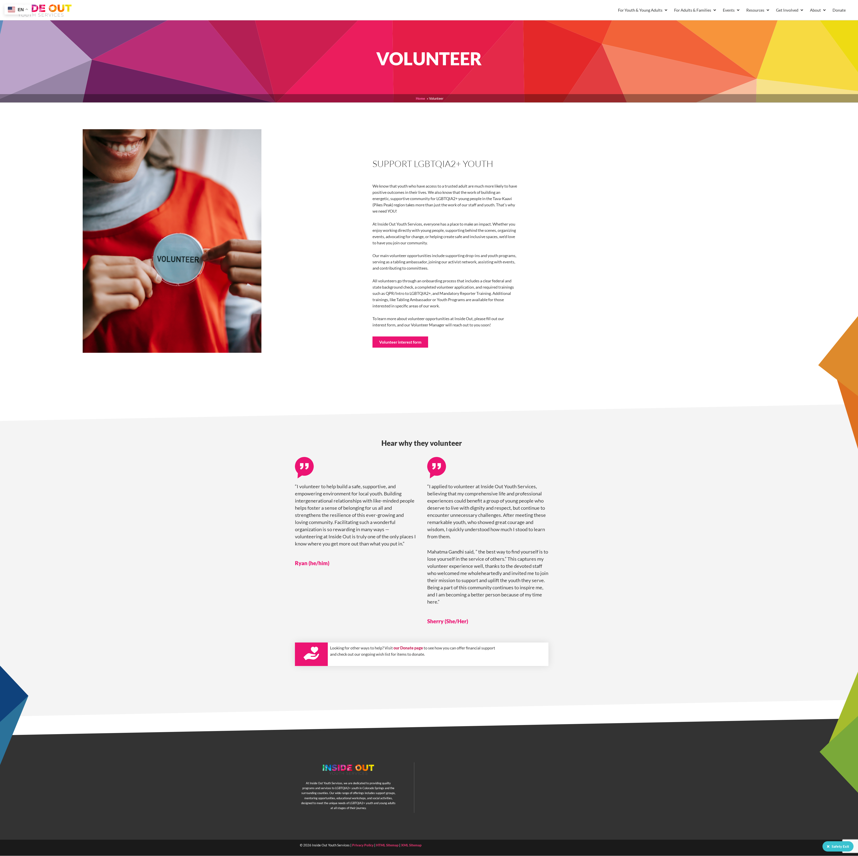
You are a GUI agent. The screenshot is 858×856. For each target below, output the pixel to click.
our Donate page (408, 647)
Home (420, 98)
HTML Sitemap (387, 845)
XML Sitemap (411, 845)
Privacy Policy (363, 845)
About (815, 10)
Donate (839, 10)
